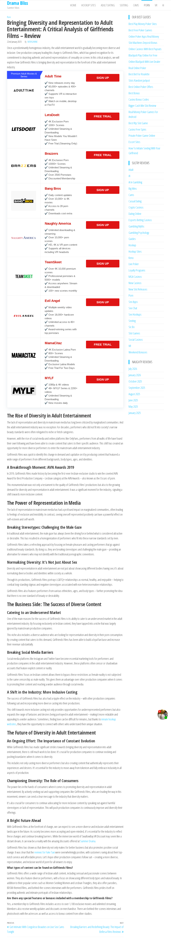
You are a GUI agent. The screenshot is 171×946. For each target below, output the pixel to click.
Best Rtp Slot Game (138, 123)
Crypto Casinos (136, 207)
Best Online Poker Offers (141, 87)
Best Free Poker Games (140, 30)
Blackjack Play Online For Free (143, 55)
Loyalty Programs (137, 270)
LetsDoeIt (52, 115)
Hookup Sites (88, 5)
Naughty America (58, 223)
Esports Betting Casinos (140, 220)
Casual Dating (135, 201)
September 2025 (137, 388)
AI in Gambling (135, 182)
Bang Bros (53, 188)
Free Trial (103, 116)
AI (163, 5)
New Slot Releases (138, 289)
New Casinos (135, 283)
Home (73, 5)
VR (156, 5)
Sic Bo (132, 327)
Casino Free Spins (137, 129)
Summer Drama (87, 841)
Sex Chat (133, 308)
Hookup (132, 245)
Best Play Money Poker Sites (143, 24)
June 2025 (133, 400)
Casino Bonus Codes (139, 99)
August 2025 (134, 394)
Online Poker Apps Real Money (144, 36)
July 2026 (133, 369)
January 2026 (135, 375)
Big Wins (133, 188)
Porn (147, 5)
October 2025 (135, 381)
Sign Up (103, 77)
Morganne (33, 41)
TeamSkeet (53, 262)
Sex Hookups (135, 314)
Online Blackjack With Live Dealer (144, 62)
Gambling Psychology (139, 233)
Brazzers (51, 153)
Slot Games (134, 333)
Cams (136, 5)
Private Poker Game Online (142, 136)
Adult (131, 170)
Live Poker (134, 264)
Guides (132, 239)
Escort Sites (134, 142)
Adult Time (53, 76)
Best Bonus (134, 93)
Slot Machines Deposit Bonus (143, 43)
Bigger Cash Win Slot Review (142, 106)
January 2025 (135, 413)
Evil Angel (52, 301)
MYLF (49, 378)
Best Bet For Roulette (139, 74)
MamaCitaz (53, 343)
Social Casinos (136, 340)
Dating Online (135, 214)
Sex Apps (133, 302)
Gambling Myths (136, 226)
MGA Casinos (135, 277)
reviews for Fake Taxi (44, 852)
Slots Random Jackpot (139, 80)
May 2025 (133, 406)
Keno (131, 258)
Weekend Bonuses (138, 352)
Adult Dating (108, 5)
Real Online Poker (137, 68)
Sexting (124, 5)
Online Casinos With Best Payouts (145, 49)
